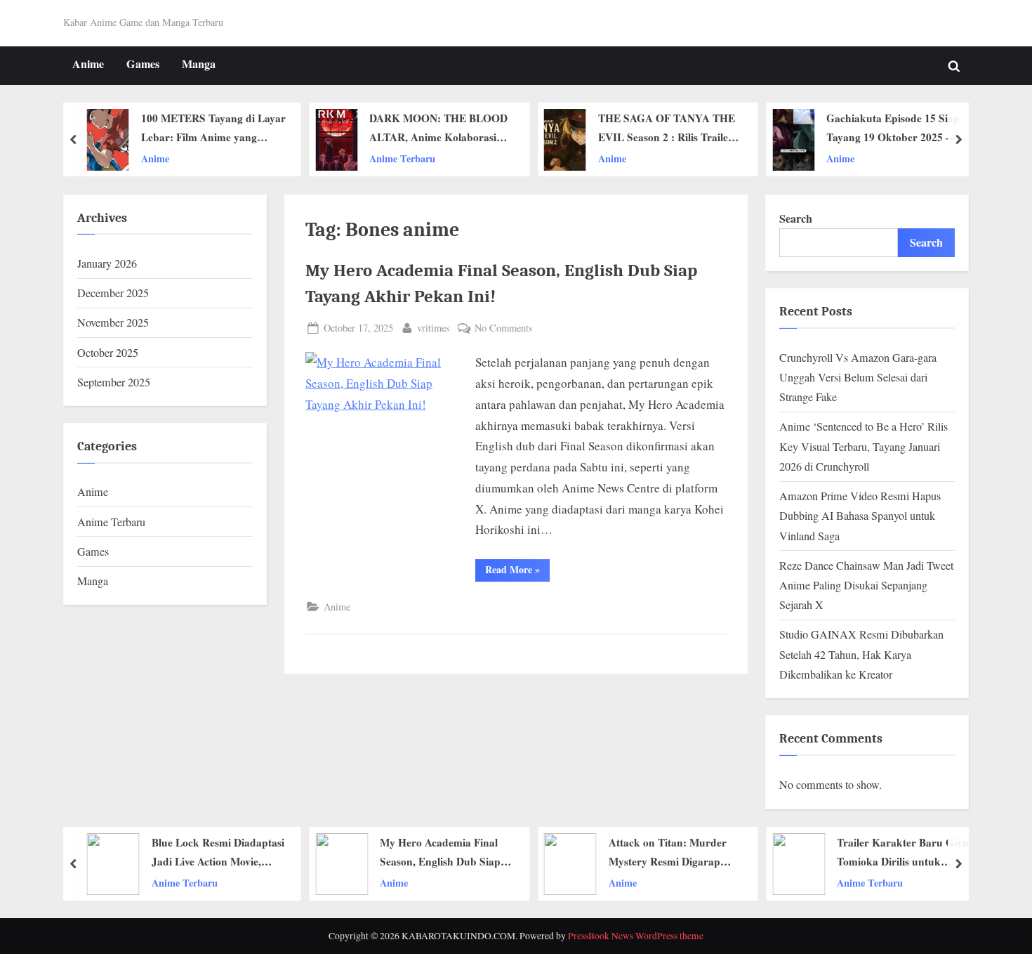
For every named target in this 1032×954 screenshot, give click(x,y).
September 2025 (113, 382)
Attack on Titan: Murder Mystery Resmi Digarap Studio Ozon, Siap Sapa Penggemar (668, 853)
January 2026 (107, 263)
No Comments (504, 328)
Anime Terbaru (402, 158)
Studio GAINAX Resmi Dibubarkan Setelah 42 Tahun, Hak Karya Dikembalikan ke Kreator (861, 654)
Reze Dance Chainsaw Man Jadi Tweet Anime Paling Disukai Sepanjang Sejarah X (866, 585)
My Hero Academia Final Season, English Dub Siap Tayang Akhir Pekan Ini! (440, 853)
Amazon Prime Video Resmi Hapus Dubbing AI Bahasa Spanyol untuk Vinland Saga (860, 516)
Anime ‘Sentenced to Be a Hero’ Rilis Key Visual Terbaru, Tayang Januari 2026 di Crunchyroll (863, 446)
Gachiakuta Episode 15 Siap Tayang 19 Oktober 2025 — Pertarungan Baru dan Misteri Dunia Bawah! (898, 129)
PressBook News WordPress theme (635, 935)
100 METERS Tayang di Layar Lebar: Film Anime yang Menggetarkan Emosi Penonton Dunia (213, 129)
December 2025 (113, 293)
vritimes (433, 327)
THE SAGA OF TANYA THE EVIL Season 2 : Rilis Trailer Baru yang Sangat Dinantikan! (666, 129)
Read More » (517, 571)
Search (795, 218)
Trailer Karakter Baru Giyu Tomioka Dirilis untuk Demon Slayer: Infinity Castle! (903, 853)
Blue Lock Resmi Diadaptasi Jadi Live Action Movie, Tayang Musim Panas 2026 (218, 853)
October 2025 (107, 352)
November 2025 (113, 322)
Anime (88, 63)
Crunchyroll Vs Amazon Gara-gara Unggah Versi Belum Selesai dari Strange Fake (858, 377)
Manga (199, 63)
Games (142, 63)
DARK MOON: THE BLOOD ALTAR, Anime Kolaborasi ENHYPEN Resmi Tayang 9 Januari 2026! (438, 129)
